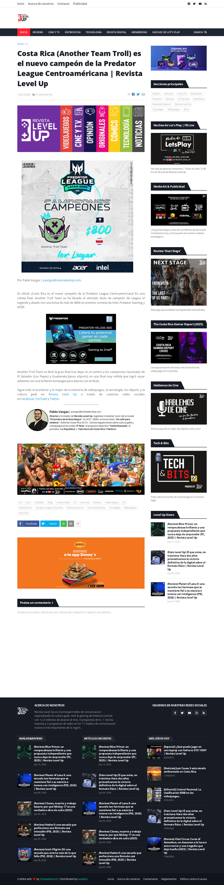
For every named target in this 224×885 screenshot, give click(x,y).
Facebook (27, 399)
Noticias (97, 502)
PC (124, 502)
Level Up (85, 502)
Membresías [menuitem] (139, 32)
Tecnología (114, 507)
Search (198, 32)
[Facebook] (133, 94)
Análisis (156, 93)
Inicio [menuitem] (23, 32)
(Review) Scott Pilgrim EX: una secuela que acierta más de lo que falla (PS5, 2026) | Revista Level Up (55, 853)
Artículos (39, 502)
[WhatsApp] (64, 524)
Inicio (20, 4)
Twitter (54, 399)
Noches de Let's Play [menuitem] (166, 32)
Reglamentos (169, 879)
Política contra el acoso (193, 879)
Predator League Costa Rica (49, 507)
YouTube (41, 399)
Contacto (63, 4)
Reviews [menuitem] (38, 32)
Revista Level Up (63, 394)
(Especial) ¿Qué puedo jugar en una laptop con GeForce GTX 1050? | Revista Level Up (185, 750)
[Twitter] (138, 94)
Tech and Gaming (96, 507)
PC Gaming (183, 98)
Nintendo (157, 98)
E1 (75, 502)
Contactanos (150, 879)
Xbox (186, 109)
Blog (50, 502)
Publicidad (80, 4)
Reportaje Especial (162, 104)
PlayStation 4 (25, 507)
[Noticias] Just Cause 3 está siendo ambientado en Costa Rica (185, 770)
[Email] (143, 94)
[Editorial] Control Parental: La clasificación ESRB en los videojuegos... (182, 793)
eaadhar (83, 879)
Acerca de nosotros (41, 4)
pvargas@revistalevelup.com (62, 280)
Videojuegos (130, 507)
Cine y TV (181, 93)
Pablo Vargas (112, 502)
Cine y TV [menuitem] (54, 32)
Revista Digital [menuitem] (116, 32)
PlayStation (198, 98)
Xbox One (23, 512)
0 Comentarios (44, 94)
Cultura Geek (63, 502)
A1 (27, 44)
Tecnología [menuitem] (94, 32)
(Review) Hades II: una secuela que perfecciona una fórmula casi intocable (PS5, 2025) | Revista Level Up (55, 830)
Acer (28, 502)
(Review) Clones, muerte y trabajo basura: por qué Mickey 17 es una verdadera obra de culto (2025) (55, 807)
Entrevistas (196, 93)
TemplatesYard (49, 879)
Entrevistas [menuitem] (73, 32)
